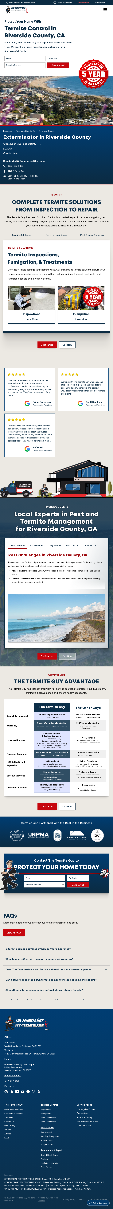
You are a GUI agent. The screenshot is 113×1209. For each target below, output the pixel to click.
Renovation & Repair (52, 1150)
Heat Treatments (48, 1121)
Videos (7, 1129)
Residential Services (13, 1109)
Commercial (99, 2)
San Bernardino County (87, 1121)
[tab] (21, 235)
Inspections (46, 1109)
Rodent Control (47, 1140)
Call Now (67, 344)
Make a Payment (65, 3)
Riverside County (84, 1117)
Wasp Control (47, 1144)
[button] (104, 9)
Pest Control (47, 1127)
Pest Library (9, 1125)
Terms (81, 1199)
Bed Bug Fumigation (50, 1136)
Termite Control (49, 1104)
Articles (7, 1134)
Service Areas (84, 1104)
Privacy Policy (69, 1199)
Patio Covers (46, 1167)
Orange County (84, 1113)
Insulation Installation (50, 1163)
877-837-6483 (30, 3)
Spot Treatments (48, 1117)
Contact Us (9, 1121)
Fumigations (46, 1113)
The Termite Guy (13, 1104)
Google (7, 153)
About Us (8, 1117)
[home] (17, 9)
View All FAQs (14, 932)
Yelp (15, 153)
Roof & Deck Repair (50, 1155)
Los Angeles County (86, 1109)
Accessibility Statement (98, 1199)
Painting (44, 1159)
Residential (83, 2)
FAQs (6, 1138)
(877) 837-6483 (15, 166)
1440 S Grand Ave (16, 171)
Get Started (47, 344)
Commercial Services (14, 1113)
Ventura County (84, 1125)
